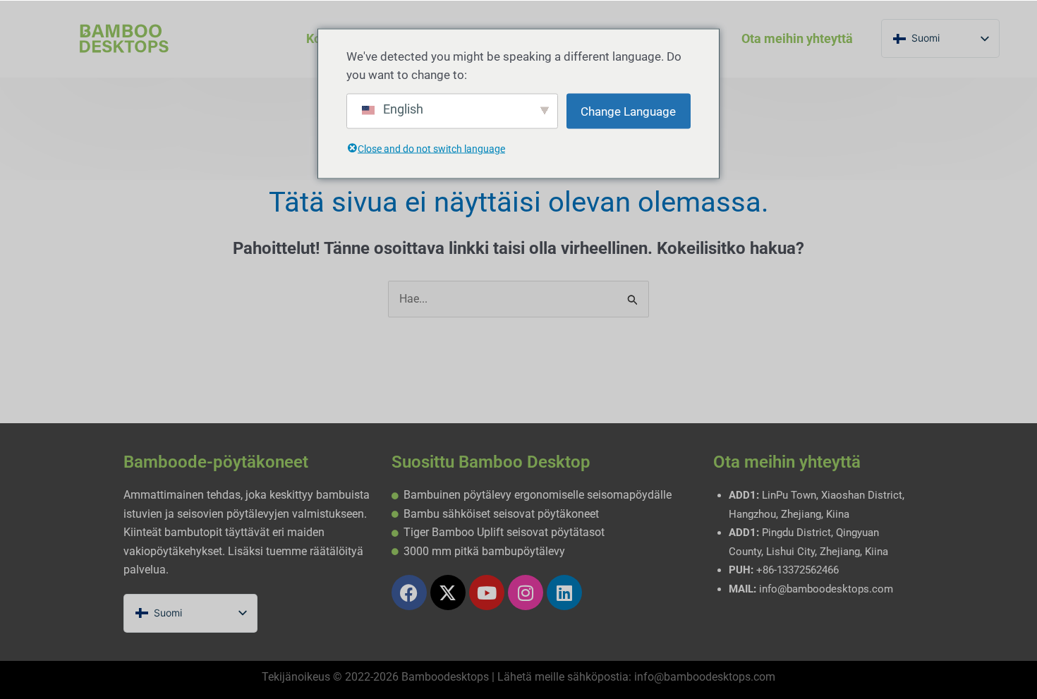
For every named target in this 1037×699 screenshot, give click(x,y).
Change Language (628, 111)
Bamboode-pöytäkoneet (215, 462)
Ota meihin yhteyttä (797, 38)
